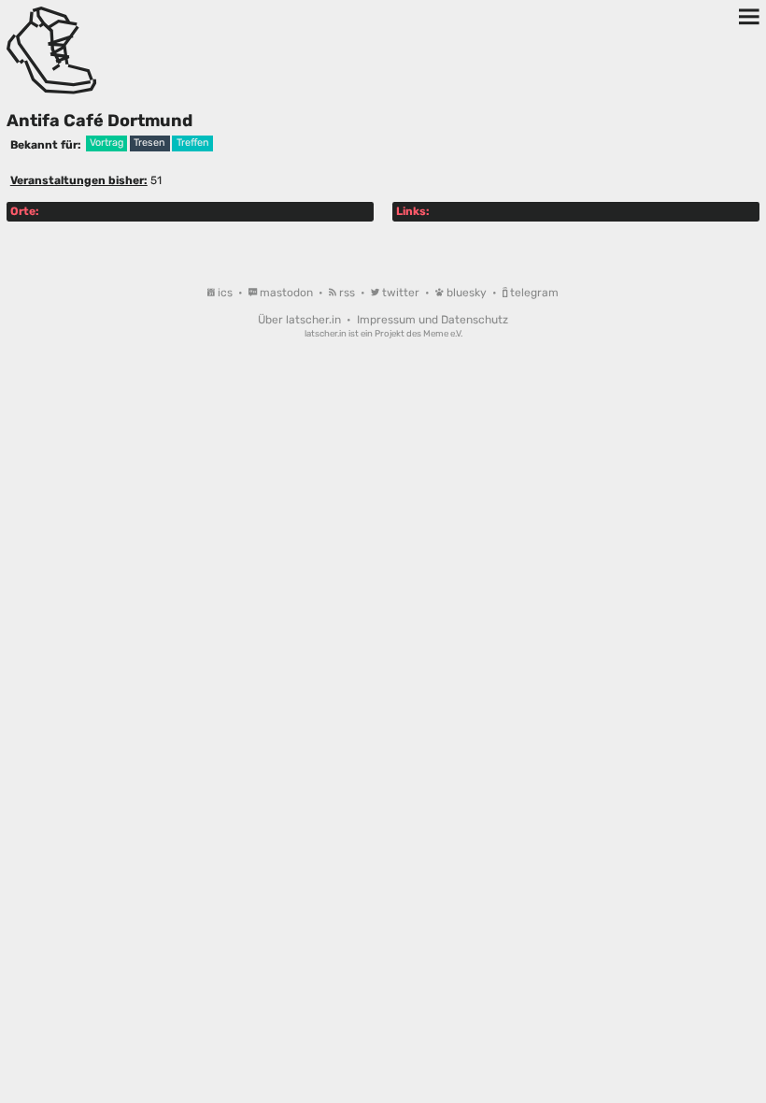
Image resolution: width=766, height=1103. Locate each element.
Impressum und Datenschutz (432, 319)
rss (347, 292)
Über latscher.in (301, 319)
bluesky (466, 292)
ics (225, 292)
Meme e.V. (442, 333)
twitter (400, 292)
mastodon (286, 292)
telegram (533, 292)
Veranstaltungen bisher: (79, 180)
